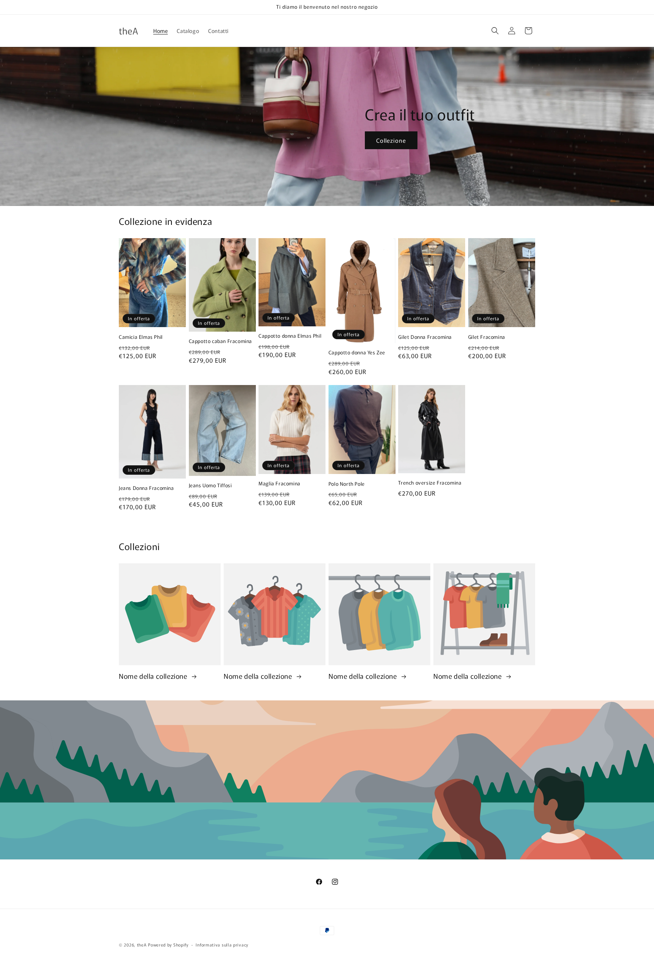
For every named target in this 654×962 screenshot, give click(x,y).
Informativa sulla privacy (222, 944)
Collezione (391, 140)
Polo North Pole (347, 484)
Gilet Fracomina (486, 337)
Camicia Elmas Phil (141, 337)
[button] (495, 30)
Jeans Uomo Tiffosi (210, 485)
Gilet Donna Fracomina (425, 337)
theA (142, 945)
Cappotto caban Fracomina (220, 341)
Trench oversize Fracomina (429, 483)
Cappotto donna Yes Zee (357, 352)
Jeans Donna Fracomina (146, 488)
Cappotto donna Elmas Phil (289, 336)
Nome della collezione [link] (154, 676)
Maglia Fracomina (279, 483)
